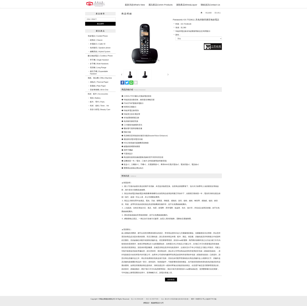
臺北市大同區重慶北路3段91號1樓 (176, 299)
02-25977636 (154, 299)
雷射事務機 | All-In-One (99, 90)
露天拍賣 (213, 46)
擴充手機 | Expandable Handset (99, 72)
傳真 (147, 299)
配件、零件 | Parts (97, 102)
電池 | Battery (95, 98)
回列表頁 (171, 280)
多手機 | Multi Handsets (99, 64)
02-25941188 (138, 299)
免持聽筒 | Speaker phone (100, 48)
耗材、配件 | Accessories (98, 94)
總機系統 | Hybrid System (100, 52)
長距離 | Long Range (98, 67)
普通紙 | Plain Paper (98, 86)
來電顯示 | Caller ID (97, 44)
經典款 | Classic (96, 40)
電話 (132, 299)
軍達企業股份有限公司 (95, 4)
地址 (162, 299)
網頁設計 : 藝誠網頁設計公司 (153, 303)
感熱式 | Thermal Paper (99, 82)
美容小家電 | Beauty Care (100, 109)
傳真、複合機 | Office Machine (100, 78)
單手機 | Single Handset (99, 60)
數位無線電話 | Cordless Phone (100, 56)
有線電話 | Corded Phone (98, 36)
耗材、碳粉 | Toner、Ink (99, 106)
